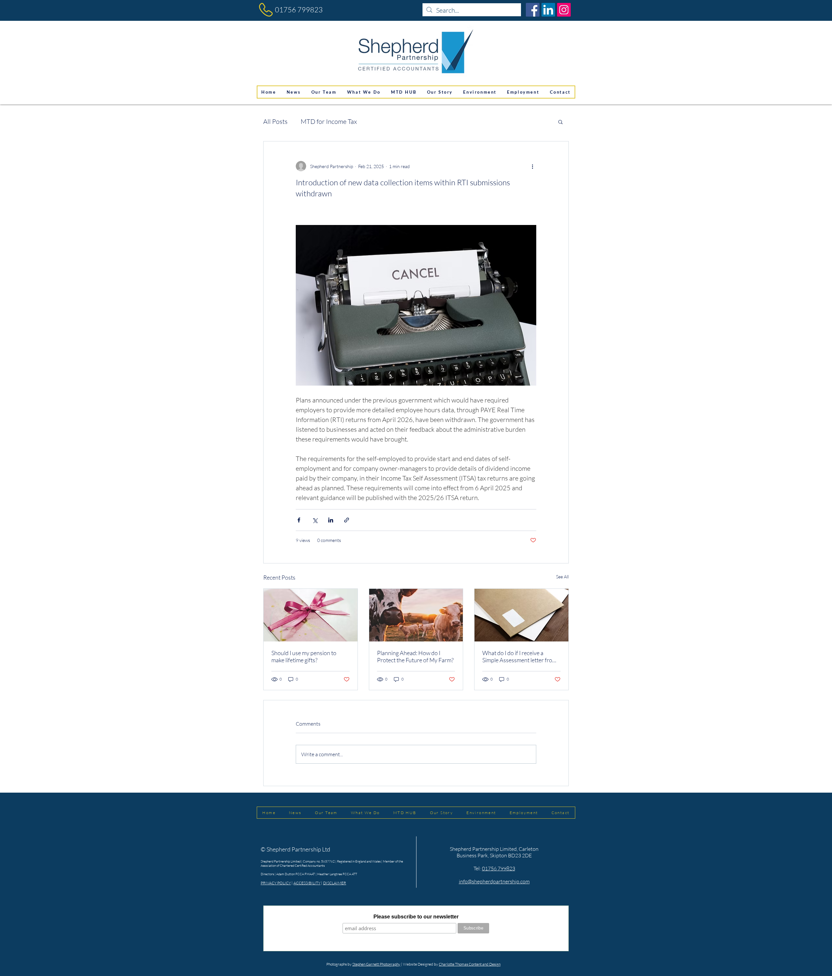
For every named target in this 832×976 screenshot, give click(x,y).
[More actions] (532, 166)
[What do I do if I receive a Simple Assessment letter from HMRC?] (521, 615)
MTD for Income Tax (329, 121)
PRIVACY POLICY (276, 882)
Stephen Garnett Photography (376, 964)
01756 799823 (299, 9)
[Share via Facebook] (299, 520)
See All (562, 576)
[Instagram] (564, 10)
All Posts (275, 121)
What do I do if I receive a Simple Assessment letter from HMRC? (519, 656)
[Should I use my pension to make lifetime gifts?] (311, 615)
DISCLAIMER (334, 882)
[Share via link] (347, 520)
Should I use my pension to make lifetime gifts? (303, 656)
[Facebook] (533, 10)
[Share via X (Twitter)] (315, 520)
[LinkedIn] (548, 10)
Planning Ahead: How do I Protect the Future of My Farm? (415, 656)
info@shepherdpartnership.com (494, 881)
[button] (560, 121)
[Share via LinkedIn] (331, 520)
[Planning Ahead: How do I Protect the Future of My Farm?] (416, 615)
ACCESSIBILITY (306, 882)
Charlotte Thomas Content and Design (469, 964)
